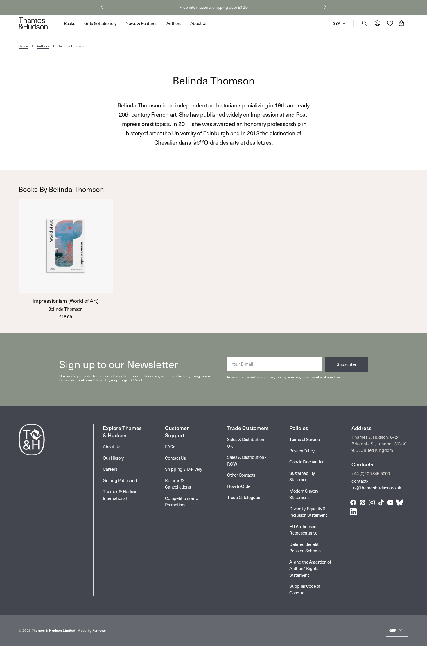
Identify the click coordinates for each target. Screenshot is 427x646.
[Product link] (66, 259)
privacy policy (275, 377)
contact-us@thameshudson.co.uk (376, 484)
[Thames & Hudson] (33, 23)
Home (23, 46)
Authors (43, 46)
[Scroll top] (420, 639)
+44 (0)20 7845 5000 (370, 473)
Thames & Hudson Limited (53, 630)
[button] (101, 7)
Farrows (99, 630)
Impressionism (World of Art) (65, 301)
